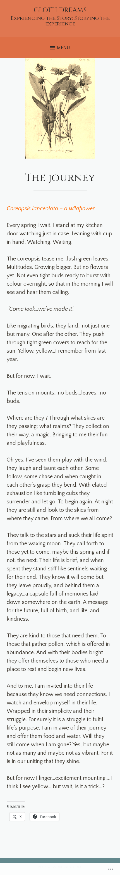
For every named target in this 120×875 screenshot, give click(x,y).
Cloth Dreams (60, 10)
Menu (63, 47)
